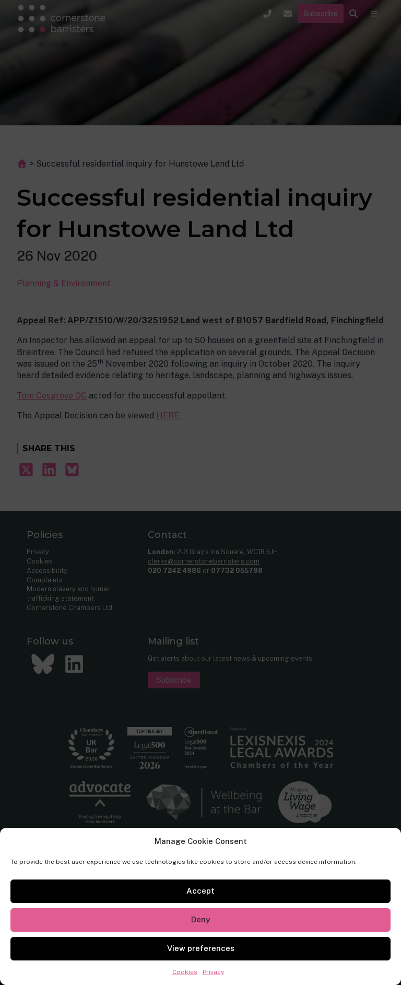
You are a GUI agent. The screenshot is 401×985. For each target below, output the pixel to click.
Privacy (213, 972)
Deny (200, 919)
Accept (200, 890)
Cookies (184, 972)
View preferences (200, 948)
